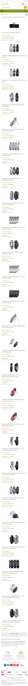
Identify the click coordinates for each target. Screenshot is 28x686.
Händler (18, 662)
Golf (18, 17)
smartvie (4, 17)
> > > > (13, 17)
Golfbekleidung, (17, 644)
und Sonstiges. (14, 645)
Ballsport (15, 17)
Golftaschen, (3, 645)
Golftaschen (22, 17)
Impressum (18, 678)
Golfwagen (8, 645)
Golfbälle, (12, 644)
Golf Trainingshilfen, (5, 644)
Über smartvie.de (11, 662)
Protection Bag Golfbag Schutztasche (11, 32)
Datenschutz (13, 678)
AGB (9, 678)
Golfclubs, (22, 644)
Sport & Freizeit (10, 17)
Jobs (15, 662)
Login (14, 667)
